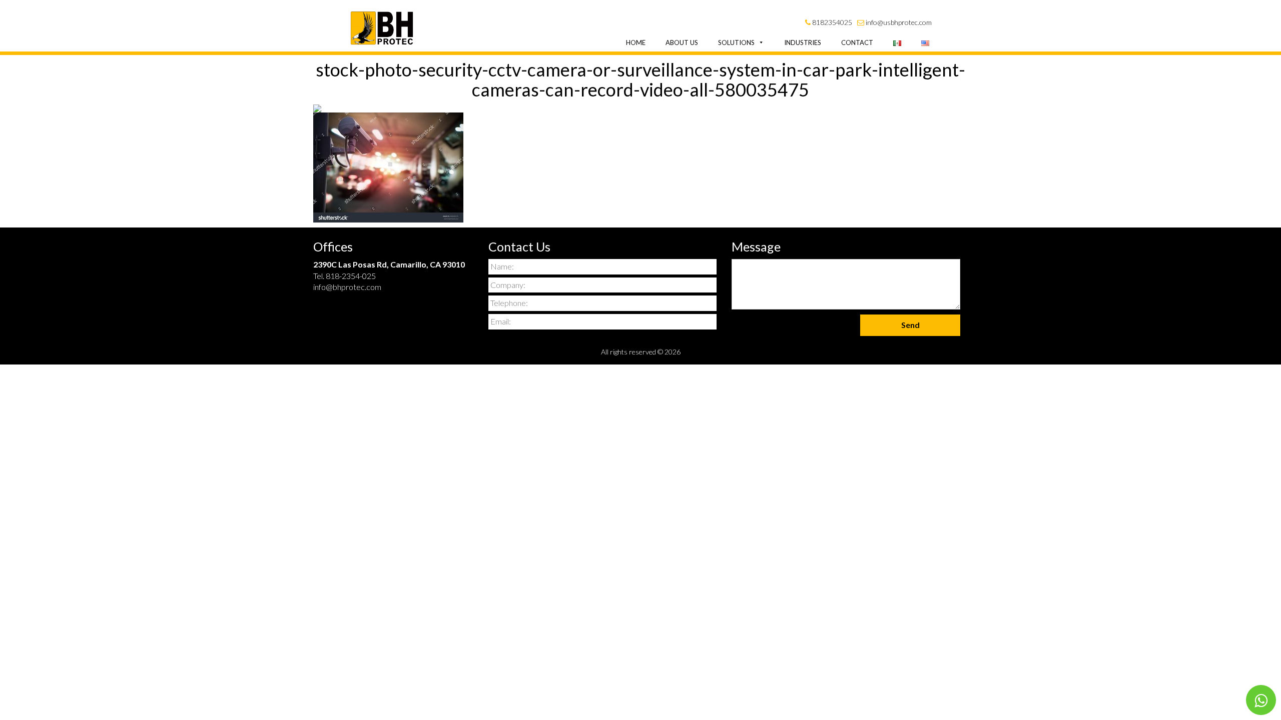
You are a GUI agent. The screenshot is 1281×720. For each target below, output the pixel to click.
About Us (682, 42)
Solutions (736, 42)
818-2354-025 (351, 275)
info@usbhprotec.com (898, 22)
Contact (857, 42)
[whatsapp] (1260, 700)
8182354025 (831, 22)
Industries (802, 42)
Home (636, 42)
